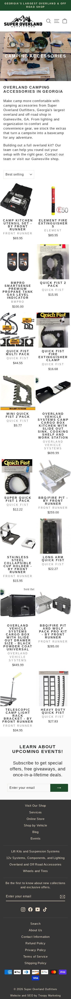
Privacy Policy (35, 950)
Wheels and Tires (35, 871)
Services (35, 812)
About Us (35, 930)
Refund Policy (35, 943)
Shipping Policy (35, 963)
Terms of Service (35, 956)
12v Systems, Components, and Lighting (35, 858)
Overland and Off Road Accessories (35, 864)
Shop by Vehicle (35, 825)
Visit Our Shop (35, 805)
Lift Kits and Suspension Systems (35, 851)
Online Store (36, 819)
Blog (35, 832)
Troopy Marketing (49, 995)
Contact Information (35, 936)
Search (35, 923)
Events (36, 838)
